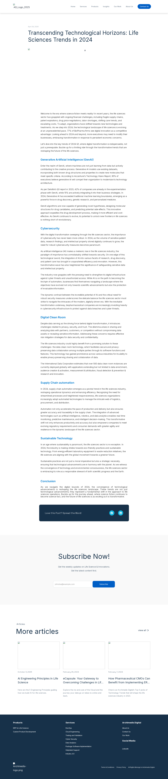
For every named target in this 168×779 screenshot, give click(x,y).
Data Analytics (71, 743)
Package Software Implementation (78, 746)
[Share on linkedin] (120, 513)
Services (83, 6)
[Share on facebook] (111, 513)
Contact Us (144, 6)
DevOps (69, 728)
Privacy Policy (121, 767)
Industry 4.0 (70, 754)
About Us (129, 6)
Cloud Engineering (73, 732)
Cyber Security (71, 739)
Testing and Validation (74, 735)
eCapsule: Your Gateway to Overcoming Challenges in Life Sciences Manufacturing (83, 682)
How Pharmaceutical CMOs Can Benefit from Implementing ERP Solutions (129, 682)
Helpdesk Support (72, 750)
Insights (106, 6)
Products (94, 6)
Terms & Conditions (107, 767)
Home (73, 6)
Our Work (117, 6)
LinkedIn (125, 749)
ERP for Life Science (21, 728)
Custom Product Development (24, 732)
